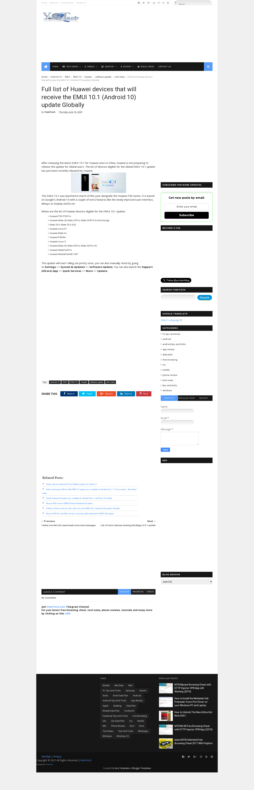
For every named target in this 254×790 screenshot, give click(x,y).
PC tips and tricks (171, 333)
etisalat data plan (111, 710)
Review (127, 66)
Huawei (88, 76)
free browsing (170, 359)
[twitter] (144, 3)
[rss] (163, 3)
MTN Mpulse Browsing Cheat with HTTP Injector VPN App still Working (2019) (193, 688)
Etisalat (106, 685)
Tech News (72, 66)
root (141, 725)
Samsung (130, 690)
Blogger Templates (141, 768)
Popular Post (186, 398)
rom (132, 725)
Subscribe (186, 215)
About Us (54, 2)
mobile (166, 369)
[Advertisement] (150, 34)
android (167, 338)
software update (103, 76)
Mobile (91, 66)
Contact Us (81, 2)
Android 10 (56, 76)
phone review (170, 375)
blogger (124, 592)
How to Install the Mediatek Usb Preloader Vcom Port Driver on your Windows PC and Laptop (192, 702)
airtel (105, 695)
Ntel (130, 685)
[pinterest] (168, 3)
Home (44, 2)
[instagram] (159, 3)
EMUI (67, 76)
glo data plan (117, 720)
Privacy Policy (67, 2)
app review (168, 349)
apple (106, 705)
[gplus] (148, 3)
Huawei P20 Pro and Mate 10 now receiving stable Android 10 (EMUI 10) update (80, 513)
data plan (168, 354)
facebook (138, 592)
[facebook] (139, 3)
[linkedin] (154, 3)
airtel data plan (120, 695)
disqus (150, 592)
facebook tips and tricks (115, 715)
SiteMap (46, 756)
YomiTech (85, 760)
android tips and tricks (174, 344)
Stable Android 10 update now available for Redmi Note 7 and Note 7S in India (79, 498)
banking (117, 705)
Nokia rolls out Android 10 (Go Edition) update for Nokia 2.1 (71, 484)
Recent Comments (203, 399)
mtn (104, 725)
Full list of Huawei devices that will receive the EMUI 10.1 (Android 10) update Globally (83, 508)
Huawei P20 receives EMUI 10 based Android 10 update (69, 503)
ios (164, 364)
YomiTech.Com (56, 606)
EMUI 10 (77, 76)
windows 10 (123, 736)
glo (104, 720)
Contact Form (169, 399)
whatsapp (143, 731)
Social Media (147, 66)
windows (167, 390)
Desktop (109, 66)
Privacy (57, 756)
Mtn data (119, 685)
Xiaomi (142, 690)
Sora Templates (122, 768)
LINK (67, 613)
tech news (120, 76)
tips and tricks (170, 385)
